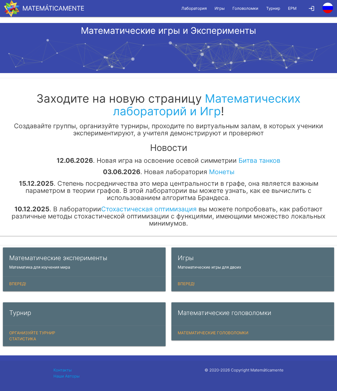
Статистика (22, 338)
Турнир (273, 8)
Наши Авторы (66, 376)
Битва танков (259, 160)
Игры (220, 8)
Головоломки (245, 8)
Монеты (221, 172)
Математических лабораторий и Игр (207, 105)
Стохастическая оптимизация (149, 209)
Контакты (62, 370)
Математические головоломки (213, 332)
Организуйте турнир (32, 332)
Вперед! (17, 283)
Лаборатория (194, 8)
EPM (292, 8)
